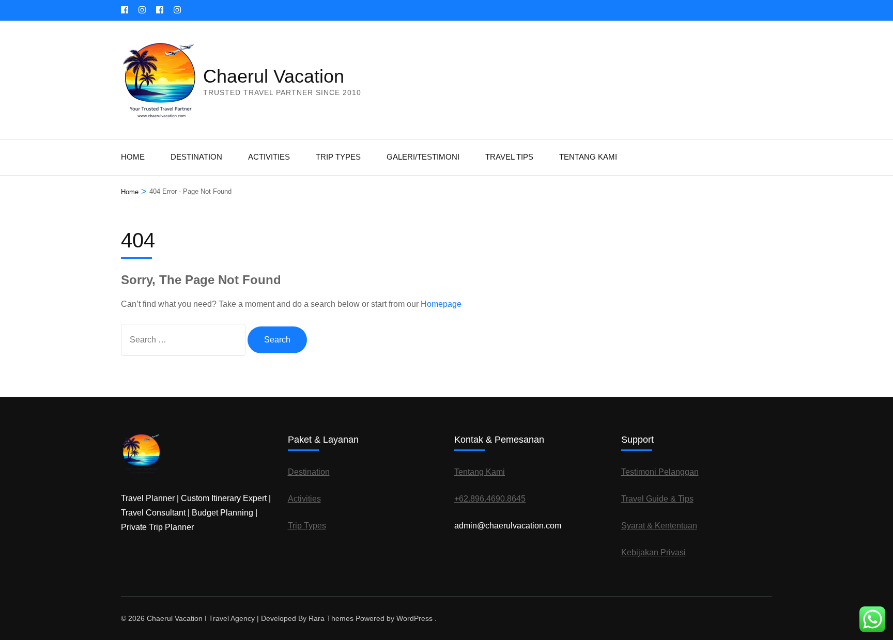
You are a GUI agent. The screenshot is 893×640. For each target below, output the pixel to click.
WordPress (414, 618)
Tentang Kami (588, 156)
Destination (196, 156)
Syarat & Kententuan (659, 525)
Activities (269, 156)
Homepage (441, 304)
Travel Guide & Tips (657, 498)
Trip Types (338, 156)
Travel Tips (509, 156)
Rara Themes (331, 618)
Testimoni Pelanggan (660, 471)
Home (133, 156)
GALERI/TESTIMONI (423, 156)
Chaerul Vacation (273, 76)
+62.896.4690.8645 (490, 498)
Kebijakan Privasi (653, 552)
